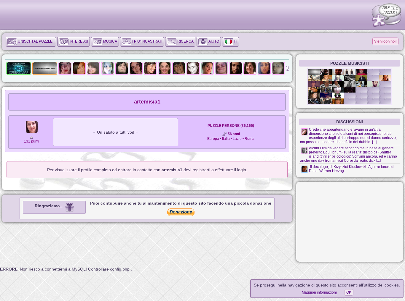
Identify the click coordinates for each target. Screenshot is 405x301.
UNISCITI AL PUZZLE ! (35, 41)
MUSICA (109, 41)
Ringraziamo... (50, 205)
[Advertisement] (349, 222)
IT (235, 41)
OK (348, 292)
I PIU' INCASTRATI (146, 41)
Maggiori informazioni (319, 292)
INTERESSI (78, 41)
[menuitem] (31, 41)
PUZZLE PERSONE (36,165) (231, 126)
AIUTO (213, 41)
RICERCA (185, 41)
